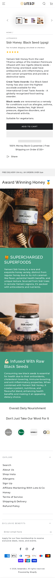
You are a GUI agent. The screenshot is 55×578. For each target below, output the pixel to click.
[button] (29, 134)
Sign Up (7, 483)
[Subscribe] (51, 532)
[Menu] (3, 3)
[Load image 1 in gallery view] (19, 20)
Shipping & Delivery (15, 501)
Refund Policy (11, 506)
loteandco (11, 38)
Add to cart (30, 126)
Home (9, 32)
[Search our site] (44, 3)
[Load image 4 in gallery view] (40, 20)
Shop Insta (9, 474)
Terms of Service (13, 497)
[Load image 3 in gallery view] (33, 20)
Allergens (8, 478)
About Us (8, 469)
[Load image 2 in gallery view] (26, 20)
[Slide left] (7, 21)
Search (7, 465)
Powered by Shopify (27, 572)
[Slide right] (52, 21)
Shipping (21, 48)
